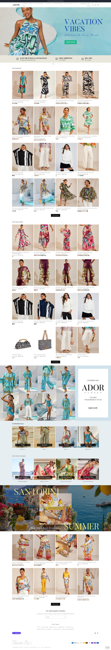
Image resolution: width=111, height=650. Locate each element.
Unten (44, 449)
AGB (38, 647)
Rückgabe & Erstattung (41, 629)
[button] (31, 3)
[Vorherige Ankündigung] (12, 1)
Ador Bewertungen (45, 627)
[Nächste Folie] (57, 64)
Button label (55, 34)
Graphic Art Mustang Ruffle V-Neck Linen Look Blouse (65, 136)
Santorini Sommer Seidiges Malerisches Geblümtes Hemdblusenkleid (42, 137)
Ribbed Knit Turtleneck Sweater (17, 172)
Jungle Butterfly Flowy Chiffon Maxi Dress (63, 208)
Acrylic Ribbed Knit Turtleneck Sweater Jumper (64, 172)
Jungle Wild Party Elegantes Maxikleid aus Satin (20, 100)
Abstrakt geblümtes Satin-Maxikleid (40, 100)
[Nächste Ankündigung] (98, 1)
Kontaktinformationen (47, 647)
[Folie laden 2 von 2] (55, 64)
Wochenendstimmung (87, 481)
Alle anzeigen (55, 215)
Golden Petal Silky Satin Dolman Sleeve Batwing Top (65, 100)
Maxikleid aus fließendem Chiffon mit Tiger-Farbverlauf (43, 208)
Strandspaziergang (22, 481)
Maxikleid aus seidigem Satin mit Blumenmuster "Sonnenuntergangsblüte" (20, 253)
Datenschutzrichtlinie (56, 629)
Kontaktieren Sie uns (53, 627)
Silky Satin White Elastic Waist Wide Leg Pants (86, 172)
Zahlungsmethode (61, 627)
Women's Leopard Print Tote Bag (39, 354)
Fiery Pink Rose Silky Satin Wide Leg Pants (85, 252)
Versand (42, 647)
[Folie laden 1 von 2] (53, 64)
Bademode (87, 449)
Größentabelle (49, 629)
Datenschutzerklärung (33, 647)
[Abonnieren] (64, 617)
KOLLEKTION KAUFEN (55, 508)
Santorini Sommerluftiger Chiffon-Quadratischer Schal (87, 562)
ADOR (16, 647)
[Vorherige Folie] (50, 64)
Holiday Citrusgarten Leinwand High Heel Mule (64, 562)
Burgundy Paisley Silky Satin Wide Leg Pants (42, 287)
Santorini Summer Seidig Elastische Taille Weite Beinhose (44, 562)
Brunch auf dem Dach (66, 481)
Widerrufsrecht (26, 647)
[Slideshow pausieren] (60, 64)
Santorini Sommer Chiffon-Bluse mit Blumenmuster (21, 136)
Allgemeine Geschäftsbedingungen (68, 629)
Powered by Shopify (20, 647)
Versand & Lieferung (69, 627)
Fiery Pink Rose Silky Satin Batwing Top (63, 252)
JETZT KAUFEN (55, 393)
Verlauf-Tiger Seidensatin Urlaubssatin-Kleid (20, 208)
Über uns (38, 627)
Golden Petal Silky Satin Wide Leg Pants (85, 100)
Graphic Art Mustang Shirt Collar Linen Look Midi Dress (87, 136)
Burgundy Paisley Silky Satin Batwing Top (19, 287)
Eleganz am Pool (44, 481)
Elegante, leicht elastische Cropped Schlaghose (42, 172)
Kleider (65, 449)
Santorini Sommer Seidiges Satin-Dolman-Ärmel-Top (21, 562)
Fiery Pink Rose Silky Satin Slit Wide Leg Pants (42, 252)
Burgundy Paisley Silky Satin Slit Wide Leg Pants (86, 287)
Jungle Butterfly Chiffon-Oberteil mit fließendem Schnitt (87, 208)
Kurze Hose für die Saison (82, 354)
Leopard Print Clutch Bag (16, 354)
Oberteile (22, 449)
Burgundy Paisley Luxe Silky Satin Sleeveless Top (64, 287)
